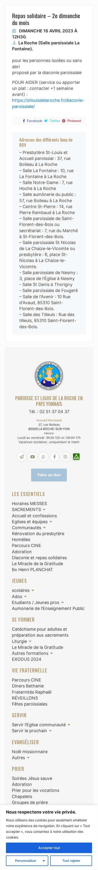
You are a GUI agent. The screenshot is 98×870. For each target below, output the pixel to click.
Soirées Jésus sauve (32, 778)
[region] (49, 837)
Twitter (54, 121)
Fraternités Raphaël (31, 692)
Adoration (22, 551)
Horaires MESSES (29, 503)
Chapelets (22, 796)
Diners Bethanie (28, 685)
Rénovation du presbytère (38, 533)
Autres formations (30, 653)
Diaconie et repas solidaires (39, 557)
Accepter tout (49, 848)
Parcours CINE (26, 545)
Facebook (34, 121)
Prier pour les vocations (35, 790)
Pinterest (74, 121)
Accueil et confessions (34, 515)
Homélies (21, 539)
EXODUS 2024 (26, 659)
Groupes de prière (30, 802)
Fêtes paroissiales (29, 703)
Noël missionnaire (30, 751)
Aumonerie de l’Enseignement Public (48, 608)
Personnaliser (25, 861)
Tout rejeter (71, 861)
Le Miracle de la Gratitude (37, 563)
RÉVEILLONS (25, 698)
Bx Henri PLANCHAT (32, 569)
